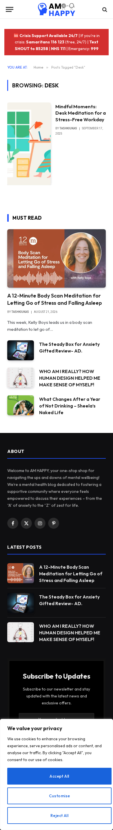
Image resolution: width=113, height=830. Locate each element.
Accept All (59, 776)
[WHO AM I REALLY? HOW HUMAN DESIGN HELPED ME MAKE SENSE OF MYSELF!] (20, 378)
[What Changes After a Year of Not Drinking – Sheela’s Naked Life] (20, 405)
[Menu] (9, 9)
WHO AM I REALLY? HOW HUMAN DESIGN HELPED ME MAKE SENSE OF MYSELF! (69, 378)
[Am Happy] (56, 9)
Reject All (59, 815)
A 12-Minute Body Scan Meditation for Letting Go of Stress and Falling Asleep (54, 299)
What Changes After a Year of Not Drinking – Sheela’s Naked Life (69, 405)
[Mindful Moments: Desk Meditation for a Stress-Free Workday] (29, 144)
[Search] (104, 9)
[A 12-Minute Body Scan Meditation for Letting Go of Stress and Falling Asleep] (56, 258)
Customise (59, 795)
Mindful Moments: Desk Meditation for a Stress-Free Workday (80, 113)
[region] (56, 774)
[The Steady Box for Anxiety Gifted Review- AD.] (20, 350)
